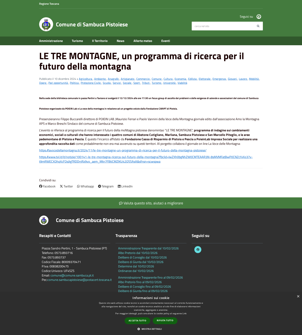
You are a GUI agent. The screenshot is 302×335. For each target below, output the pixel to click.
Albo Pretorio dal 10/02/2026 (137, 252)
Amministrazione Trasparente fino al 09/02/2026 (150, 277)
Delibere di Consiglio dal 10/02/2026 (142, 257)
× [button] (298, 296)
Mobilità (254, 79)
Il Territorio (100, 40)
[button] (151, 329)
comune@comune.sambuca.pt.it (72, 275)
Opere (43, 83)
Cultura (168, 79)
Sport (137, 83)
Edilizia (192, 79)
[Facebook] (259, 16)
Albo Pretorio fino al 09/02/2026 (140, 282)
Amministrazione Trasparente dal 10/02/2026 (148, 248)
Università (169, 83)
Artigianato (128, 79)
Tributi (146, 83)
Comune (157, 79)
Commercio (143, 79)
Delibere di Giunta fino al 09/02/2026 (143, 291)
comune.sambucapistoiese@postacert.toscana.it (79, 279)
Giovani (233, 79)
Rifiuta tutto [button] (165, 320)
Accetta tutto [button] (137, 320)
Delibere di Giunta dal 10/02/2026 (140, 262)
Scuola (107, 83)
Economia (181, 79)
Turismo (77, 40)
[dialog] (151, 314)
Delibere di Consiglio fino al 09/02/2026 (144, 286)
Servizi (117, 83)
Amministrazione (51, 40)
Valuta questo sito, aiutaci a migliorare (153, 203)
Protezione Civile (91, 83)
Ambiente (100, 79)
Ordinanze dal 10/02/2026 (136, 270)
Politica (74, 83)
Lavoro (243, 79)
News (120, 40)
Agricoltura (86, 79)
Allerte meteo (143, 40)
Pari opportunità (58, 83)
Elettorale (205, 79)
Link (184, 313)
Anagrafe (113, 79)
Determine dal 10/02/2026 (136, 266)
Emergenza (219, 79)
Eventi (165, 40)
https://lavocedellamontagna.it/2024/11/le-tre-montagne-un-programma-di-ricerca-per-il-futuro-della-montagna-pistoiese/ (122, 150)
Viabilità (182, 83)
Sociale (127, 83)
